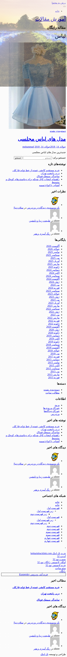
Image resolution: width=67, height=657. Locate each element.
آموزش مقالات (50, 19)
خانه (57, 11)
